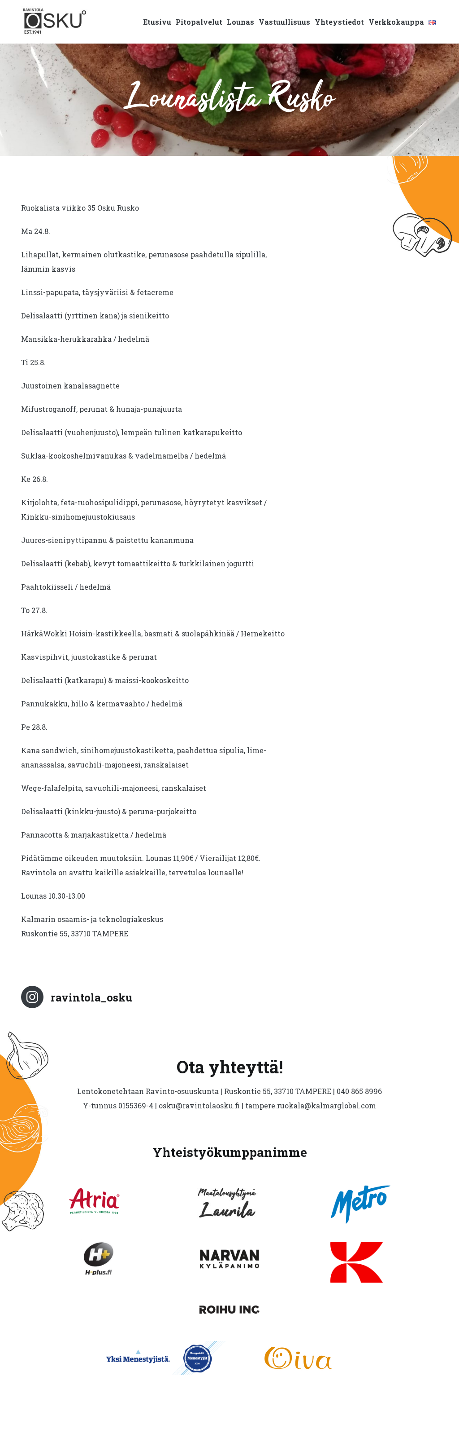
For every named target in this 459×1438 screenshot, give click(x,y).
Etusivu (157, 21)
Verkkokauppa (396, 21)
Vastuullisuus (284, 21)
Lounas (240, 21)
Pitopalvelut (199, 21)
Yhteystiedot (339, 21)
